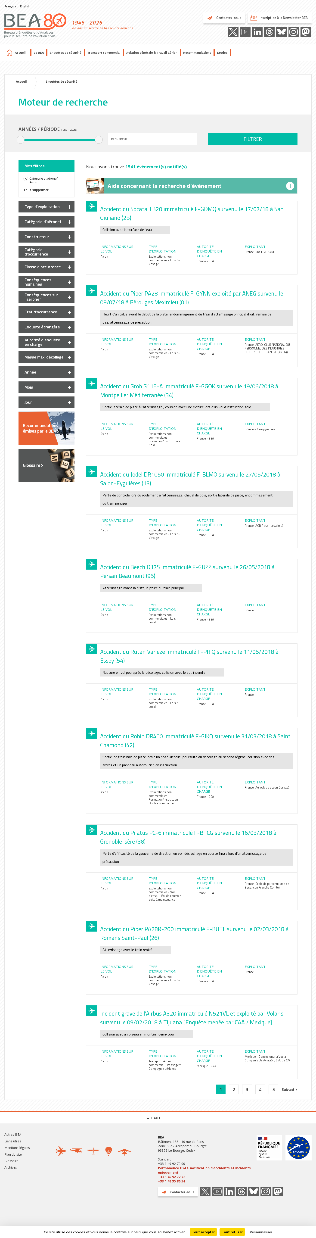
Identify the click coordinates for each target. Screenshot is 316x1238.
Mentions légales (17, 1147)
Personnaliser (261, 1232)
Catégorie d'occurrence (36, 251)
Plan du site (13, 1154)
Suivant (288, 1089)
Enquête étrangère (42, 326)
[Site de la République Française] (269, 1159)
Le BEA (39, 52)
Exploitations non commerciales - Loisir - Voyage (164, 260)
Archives (10, 1167)
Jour (28, 402)
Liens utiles (12, 1141)
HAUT (156, 1118)
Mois (29, 387)
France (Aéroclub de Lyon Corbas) (267, 787)
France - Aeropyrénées (260, 429)
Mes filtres (35, 165)
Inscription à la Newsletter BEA (284, 17)
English (25, 6)
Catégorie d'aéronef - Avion (44, 180)
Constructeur (37, 236)
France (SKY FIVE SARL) (260, 251)
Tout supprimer (36, 190)
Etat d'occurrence (41, 311)
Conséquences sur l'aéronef (41, 297)
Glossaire (31, 465)
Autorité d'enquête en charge (42, 342)
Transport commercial (104, 52)
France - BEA (205, 261)
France (249, 610)
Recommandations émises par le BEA (40, 428)
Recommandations (197, 52)
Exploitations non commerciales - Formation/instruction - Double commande (164, 797)
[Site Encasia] (298, 1159)
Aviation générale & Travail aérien (151, 52)
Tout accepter (203, 1232)
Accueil (20, 52)
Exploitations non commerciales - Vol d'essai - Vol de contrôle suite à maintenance (165, 894)
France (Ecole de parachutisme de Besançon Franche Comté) (267, 885)
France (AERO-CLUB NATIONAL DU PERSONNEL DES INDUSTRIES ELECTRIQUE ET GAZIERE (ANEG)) (267, 348)
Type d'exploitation (42, 206)
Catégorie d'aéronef (43, 221)
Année (30, 372)
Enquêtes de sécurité (65, 52)
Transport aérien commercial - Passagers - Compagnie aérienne (166, 1065)
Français (10, 6)
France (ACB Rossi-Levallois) (264, 525)
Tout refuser (232, 1232)
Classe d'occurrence (43, 266)
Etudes (222, 52)
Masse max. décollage (44, 357)
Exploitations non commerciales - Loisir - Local (164, 618)
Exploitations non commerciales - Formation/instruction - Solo (164, 439)
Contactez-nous (228, 17)
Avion (104, 256)
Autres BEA (12, 1134)
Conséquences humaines (38, 282)
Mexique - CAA (206, 1065)
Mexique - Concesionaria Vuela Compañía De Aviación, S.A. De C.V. (268, 1058)
